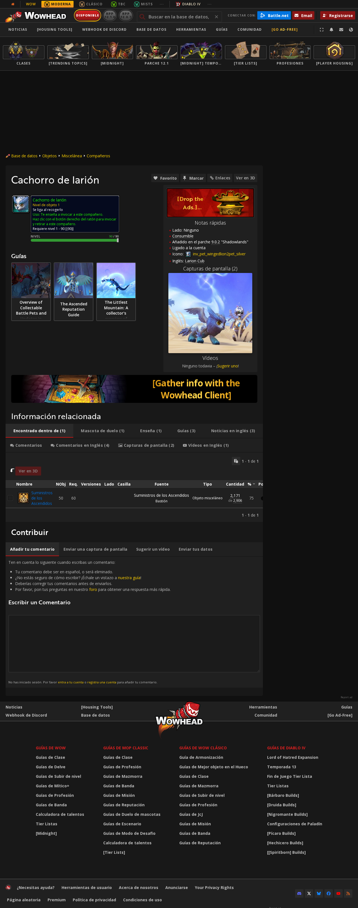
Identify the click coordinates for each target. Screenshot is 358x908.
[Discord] (299, 893)
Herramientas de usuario (87, 887)
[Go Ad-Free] (285, 29)
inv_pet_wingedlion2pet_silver (219, 253)
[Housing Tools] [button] (54, 29)
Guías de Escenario (122, 823)
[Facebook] (328, 893)
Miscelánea (72, 155)
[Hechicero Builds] (285, 842)
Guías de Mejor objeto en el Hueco (213, 766)
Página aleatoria (24, 899)
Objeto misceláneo (207, 498)
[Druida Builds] (281, 804)
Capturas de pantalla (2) (210, 268)
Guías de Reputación (124, 804)
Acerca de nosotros (138, 887)
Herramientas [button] (191, 29)
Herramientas (263, 707)
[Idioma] (351, 29)
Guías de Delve (50, 766)
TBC (122, 4)
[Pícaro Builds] (281, 833)
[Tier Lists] (114, 852)
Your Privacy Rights (214, 887)
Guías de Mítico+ (52, 785)
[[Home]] (37, 15)
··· (162, 4)
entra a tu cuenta (71, 682)
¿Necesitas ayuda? (36, 887)
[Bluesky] (319, 893)
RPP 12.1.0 (110, 15)
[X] (309, 893)
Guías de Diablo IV (286, 747)
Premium (57, 899)
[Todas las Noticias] (12, 4)
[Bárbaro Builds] (283, 795)
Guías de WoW (51, 747)
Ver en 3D (245, 177)
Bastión (162, 501)
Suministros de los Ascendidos (42, 498)
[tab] (39, 431)
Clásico (94, 4)
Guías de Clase (50, 757)
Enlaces (222, 177)
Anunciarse (176, 887)
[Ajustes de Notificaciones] (331, 29)
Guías (222, 29)
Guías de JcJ (191, 814)
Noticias (17, 29)
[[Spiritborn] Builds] (286, 852)
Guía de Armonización (201, 757)
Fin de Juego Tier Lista (289, 776)
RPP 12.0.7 (126, 15)
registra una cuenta (101, 682)
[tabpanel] (134, 487)
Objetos (49, 155)
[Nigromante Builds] (287, 814)
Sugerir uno (227, 366)
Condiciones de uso (142, 899)
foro (93, 589)
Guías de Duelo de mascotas (132, 814)
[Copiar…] (236, 461)
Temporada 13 (281, 766)
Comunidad (249, 29)
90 (70, 228)
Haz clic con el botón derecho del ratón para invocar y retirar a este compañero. (74, 221)
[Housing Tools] (97, 707)
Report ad (346, 697)
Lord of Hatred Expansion (292, 757)
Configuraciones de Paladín (294, 823)
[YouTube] (338, 893)
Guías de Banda (51, 804)
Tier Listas (46, 823)
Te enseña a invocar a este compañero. (72, 214)
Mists (147, 4)
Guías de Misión (119, 795)
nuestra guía (129, 577)
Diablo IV (191, 4)
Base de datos (151, 29)
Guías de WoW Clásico (203, 747)
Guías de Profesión (55, 795)
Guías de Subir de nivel (58, 776)
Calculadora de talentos (60, 814)
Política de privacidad (94, 899)
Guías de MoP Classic (125, 747)
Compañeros (98, 155)
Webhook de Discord (104, 29)
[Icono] (20, 204)
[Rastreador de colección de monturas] (134, 389)
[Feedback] (341, 29)
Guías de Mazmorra (122, 776)
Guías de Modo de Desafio (129, 833)
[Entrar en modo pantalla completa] (321, 29)
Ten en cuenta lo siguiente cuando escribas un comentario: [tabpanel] (89, 622)
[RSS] (348, 893)
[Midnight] (46, 833)
